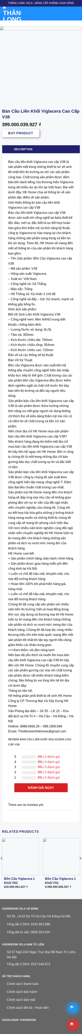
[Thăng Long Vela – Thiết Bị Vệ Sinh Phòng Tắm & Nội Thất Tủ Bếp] (19, 13)
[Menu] (41, 13)
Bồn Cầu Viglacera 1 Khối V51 (60, 881)
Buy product (20, 133)
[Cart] (77, 13)
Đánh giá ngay (41, 787)
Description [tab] (23, 149)
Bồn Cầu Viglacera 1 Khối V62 (19, 881)
